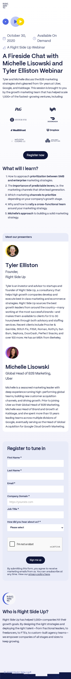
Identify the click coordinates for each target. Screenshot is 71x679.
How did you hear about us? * (24, 522)
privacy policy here (39, 574)
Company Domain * (18, 496)
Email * (11, 483)
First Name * (14, 458)
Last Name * (14, 470)
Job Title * (13, 509)
